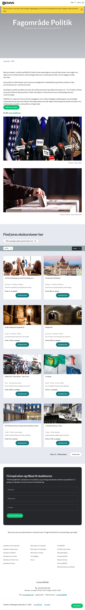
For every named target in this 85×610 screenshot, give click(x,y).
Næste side (75, 454)
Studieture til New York (10, 560)
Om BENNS (61, 546)
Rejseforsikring (62, 560)
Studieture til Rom (9, 563)
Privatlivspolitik (62, 556)
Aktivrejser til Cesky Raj (38, 546)
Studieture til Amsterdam (11, 546)
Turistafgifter (34, 556)
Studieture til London (10, 556)
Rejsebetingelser (62, 553)
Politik (6, 248)
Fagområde (6, 61)
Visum (32, 560)
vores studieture (14, 113)
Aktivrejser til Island (36, 553)
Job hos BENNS (62, 563)
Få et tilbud (77, 606)
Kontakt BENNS (61, 595)
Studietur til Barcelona (10, 549)
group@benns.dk (28, 595)
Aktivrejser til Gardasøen (38, 549)
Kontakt (47, 605)
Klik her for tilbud (11, 107)
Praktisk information (64, 549)
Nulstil (75, 248)
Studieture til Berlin (9, 553)
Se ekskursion (22, 295)
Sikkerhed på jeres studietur (66, 567)
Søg (72, 2)
